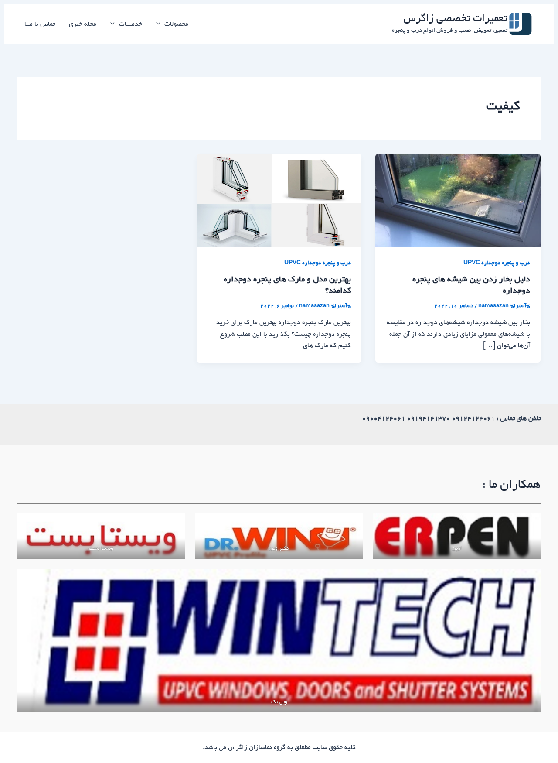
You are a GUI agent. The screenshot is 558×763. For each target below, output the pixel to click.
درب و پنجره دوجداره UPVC (496, 263)
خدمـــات (130, 24)
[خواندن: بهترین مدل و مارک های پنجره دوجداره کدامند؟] (279, 201)
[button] (160, 24)
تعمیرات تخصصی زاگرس (455, 19)
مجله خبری (82, 24)
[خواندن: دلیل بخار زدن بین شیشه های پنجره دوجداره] (458, 201)
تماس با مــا (39, 24)
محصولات (176, 24)
